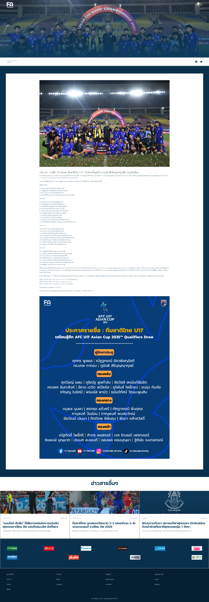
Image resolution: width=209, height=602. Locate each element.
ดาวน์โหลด (108, 584)
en (196, 5)
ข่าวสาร (9, 584)
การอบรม (58, 574)
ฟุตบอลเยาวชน (159, 574)
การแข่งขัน (59, 584)
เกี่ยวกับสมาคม (109, 579)
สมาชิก (58, 579)
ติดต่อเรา (157, 584)
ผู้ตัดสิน (9, 589)
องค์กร (157, 579)
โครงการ (9, 579)
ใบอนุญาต (108, 574)
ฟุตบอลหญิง (10, 574)
